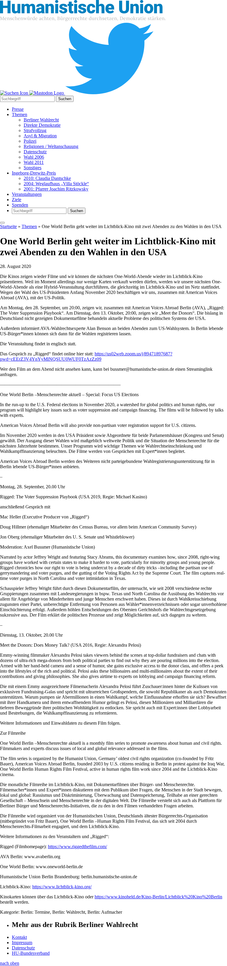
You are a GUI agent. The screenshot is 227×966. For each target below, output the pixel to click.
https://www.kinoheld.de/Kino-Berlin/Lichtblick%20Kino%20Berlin (158, 896)
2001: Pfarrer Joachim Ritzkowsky (56, 188)
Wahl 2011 (34, 162)
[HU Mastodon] (47, 92)
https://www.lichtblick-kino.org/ (62, 886)
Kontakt (19, 937)
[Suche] (14, 92)
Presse (18, 109)
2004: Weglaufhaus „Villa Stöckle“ (56, 183)
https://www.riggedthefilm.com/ (77, 846)
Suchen (64, 99)
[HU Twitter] (109, 92)
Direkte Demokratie (42, 125)
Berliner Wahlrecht (41, 119)
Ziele (16, 199)
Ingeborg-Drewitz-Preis (34, 172)
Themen (19, 114)
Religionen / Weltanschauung (51, 146)
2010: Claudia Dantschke (47, 178)
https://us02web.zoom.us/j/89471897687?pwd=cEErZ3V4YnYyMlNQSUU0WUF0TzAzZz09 (86, 356)
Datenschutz (35, 151)
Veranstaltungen (27, 194)
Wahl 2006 (34, 157)
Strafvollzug (35, 130)
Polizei (30, 141)
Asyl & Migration (40, 135)
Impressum (22, 942)
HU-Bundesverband (31, 953)
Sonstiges (32, 167)
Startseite (8, 226)
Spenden (20, 204)
